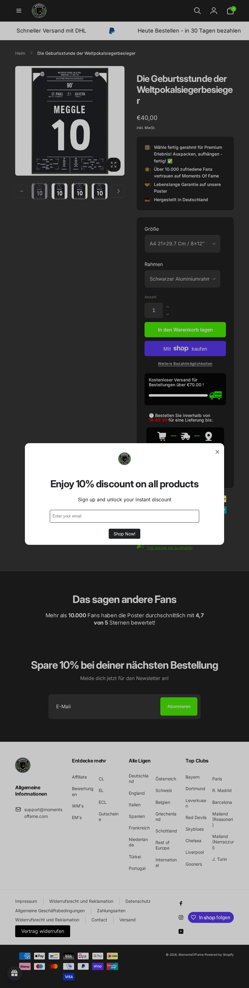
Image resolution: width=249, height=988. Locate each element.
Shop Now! (124, 533)
